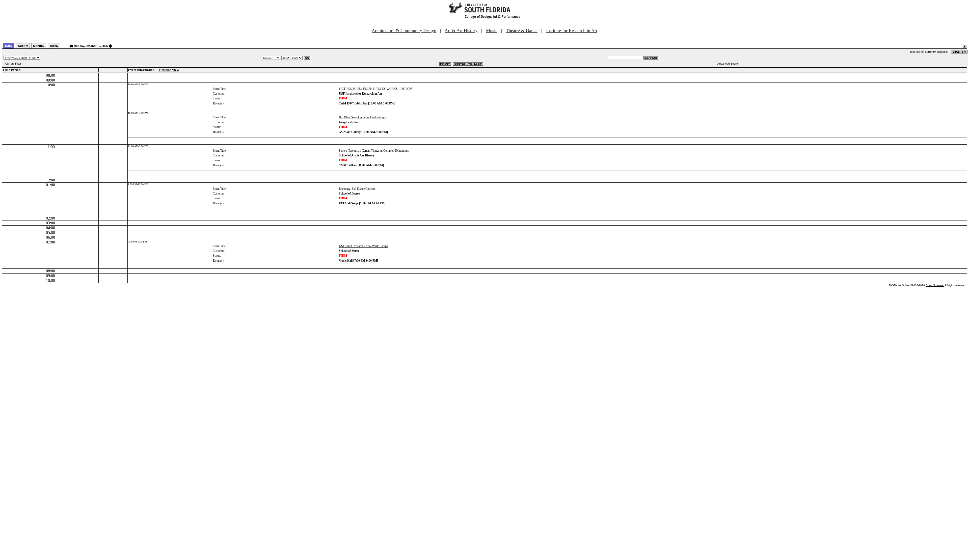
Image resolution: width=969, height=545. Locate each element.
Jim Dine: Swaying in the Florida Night (362, 117)
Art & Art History (461, 30)
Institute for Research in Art (571, 30)
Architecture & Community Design (404, 30)
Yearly (54, 46)
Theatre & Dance (521, 30)
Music (491, 30)
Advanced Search (728, 63)
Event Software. (935, 285)
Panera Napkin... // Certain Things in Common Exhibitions (374, 150)
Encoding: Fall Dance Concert (357, 188)
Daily (8, 46)
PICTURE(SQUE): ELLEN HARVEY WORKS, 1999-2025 (375, 89)
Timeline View (168, 70)
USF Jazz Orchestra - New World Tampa (363, 246)
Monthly (38, 46)
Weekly (22, 46)
